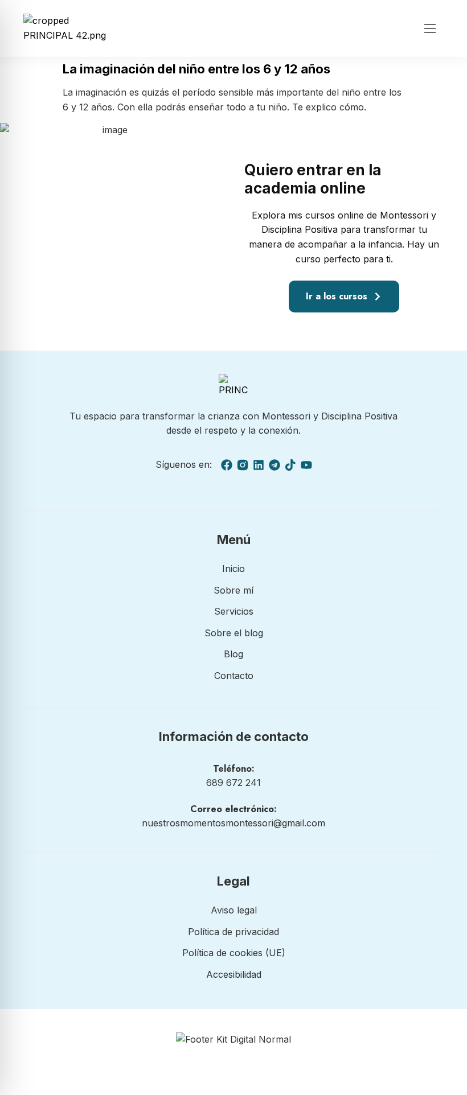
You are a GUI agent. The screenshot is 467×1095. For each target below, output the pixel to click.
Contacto (233, 675)
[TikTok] (290, 465)
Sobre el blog (233, 633)
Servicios (233, 611)
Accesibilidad (233, 974)
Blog (233, 654)
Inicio (233, 568)
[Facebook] (226, 465)
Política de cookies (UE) (233, 952)
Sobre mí (233, 590)
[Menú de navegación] (430, 28)
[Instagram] (242, 465)
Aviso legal (234, 910)
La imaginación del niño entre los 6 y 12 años (196, 68)
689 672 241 (233, 782)
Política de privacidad (233, 931)
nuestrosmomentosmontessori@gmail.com (233, 823)
